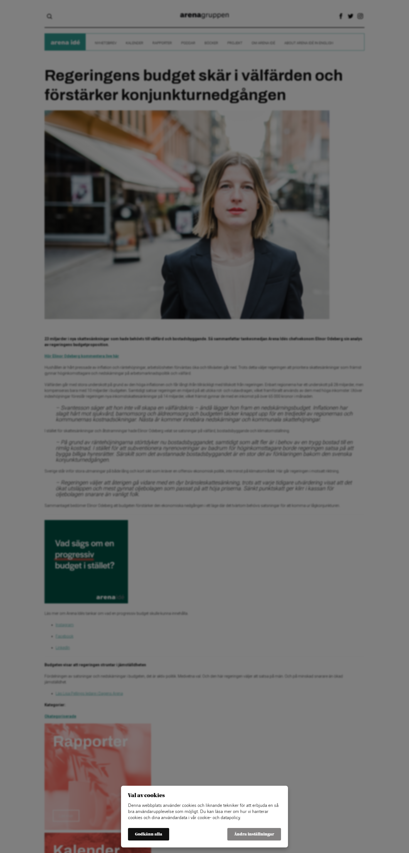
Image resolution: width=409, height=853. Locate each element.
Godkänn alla (148, 834)
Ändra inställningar (254, 834)
